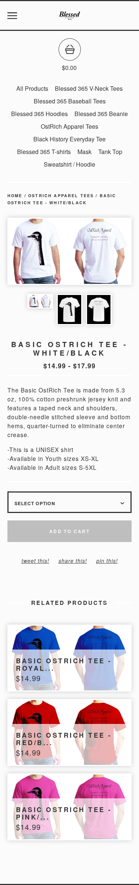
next (101, 252)
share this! (73, 560)
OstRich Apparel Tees (69, 126)
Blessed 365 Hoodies (39, 113)
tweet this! (35, 560)
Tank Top (110, 151)
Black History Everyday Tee (69, 139)
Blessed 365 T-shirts (44, 151)
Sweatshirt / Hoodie (69, 164)
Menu (12, 15)
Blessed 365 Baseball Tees (70, 101)
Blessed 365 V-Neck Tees (89, 88)
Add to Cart (69, 531)
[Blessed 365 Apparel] (69, 15)
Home (15, 195)
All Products (32, 88)
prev (38, 252)
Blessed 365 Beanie (101, 113)
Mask (84, 151)
